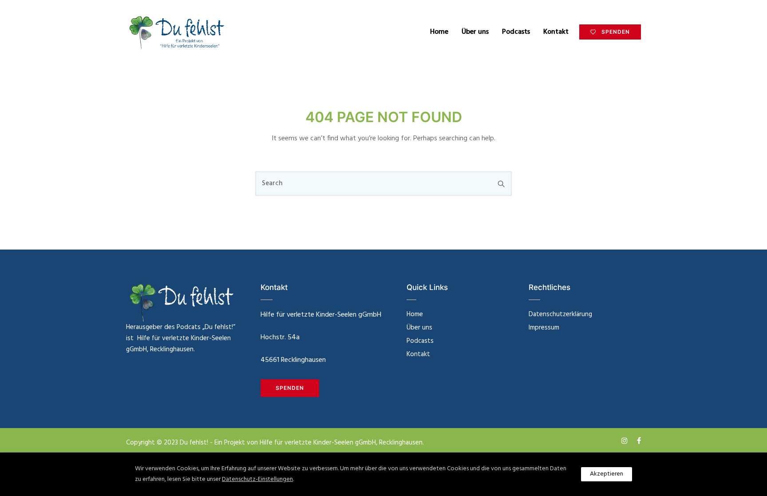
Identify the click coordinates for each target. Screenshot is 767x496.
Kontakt (556, 32)
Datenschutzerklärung (560, 314)
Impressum (544, 327)
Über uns (475, 32)
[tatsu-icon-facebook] (639, 440)
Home (439, 32)
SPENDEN (615, 31)
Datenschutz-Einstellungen (257, 479)
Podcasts (516, 32)
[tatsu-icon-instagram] (625, 440)
